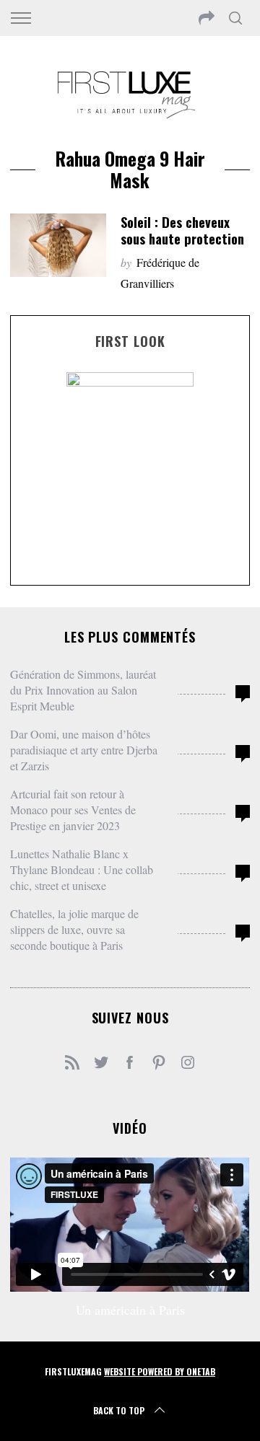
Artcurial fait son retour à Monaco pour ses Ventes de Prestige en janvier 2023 (73, 809)
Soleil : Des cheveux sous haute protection (182, 230)
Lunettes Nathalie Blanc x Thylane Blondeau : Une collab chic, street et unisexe (81, 869)
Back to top (118, 1410)
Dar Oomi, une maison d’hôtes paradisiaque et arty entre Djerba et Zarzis (83, 749)
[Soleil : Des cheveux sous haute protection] (57, 245)
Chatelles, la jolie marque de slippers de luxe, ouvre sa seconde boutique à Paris (74, 929)
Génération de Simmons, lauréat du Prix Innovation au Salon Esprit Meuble (83, 689)
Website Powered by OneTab (159, 1371)
